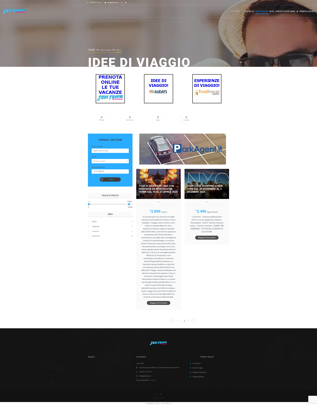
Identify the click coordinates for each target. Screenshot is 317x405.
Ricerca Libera (97, 146)
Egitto (94, 222)
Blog (272, 11)
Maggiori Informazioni (158, 303)
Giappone (96, 226)
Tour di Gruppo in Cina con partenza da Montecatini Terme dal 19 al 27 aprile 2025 (158, 188)
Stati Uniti (96, 236)
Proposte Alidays (198, 377)
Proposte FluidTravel (199, 372)
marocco (95, 231)
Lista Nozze (249, 11)
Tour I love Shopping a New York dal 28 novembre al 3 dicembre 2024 (205, 188)
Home (91, 49)
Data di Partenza (98, 167)
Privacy (152, 380)
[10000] (129, 204)
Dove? (94, 157)
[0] (89, 204)
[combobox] (110, 161)
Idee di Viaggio (261, 11)
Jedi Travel (236, 11)
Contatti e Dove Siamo (285, 11)
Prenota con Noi (307, 11)
